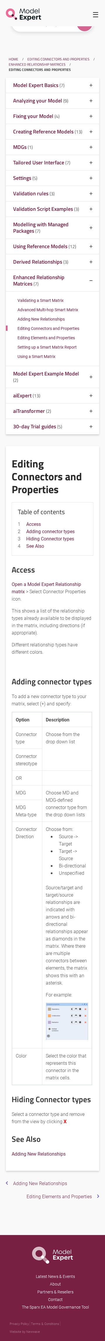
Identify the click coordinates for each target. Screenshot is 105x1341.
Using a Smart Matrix (36, 356)
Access (33, 524)
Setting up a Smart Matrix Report (47, 347)
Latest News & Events (55, 1276)
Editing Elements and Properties (46, 337)
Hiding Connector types (50, 538)
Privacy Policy (19, 1323)
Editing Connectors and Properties (58, 59)
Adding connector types (50, 531)
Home (13, 59)
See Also (35, 546)
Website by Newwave (25, 1331)
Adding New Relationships (41, 319)
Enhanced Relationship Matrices (37, 64)
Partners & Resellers (55, 1292)
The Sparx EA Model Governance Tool (55, 1307)
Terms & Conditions (45, 1323)
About (55, 1284)
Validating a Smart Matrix (41, 300)
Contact (55, 1299)
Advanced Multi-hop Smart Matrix (48, 309)
